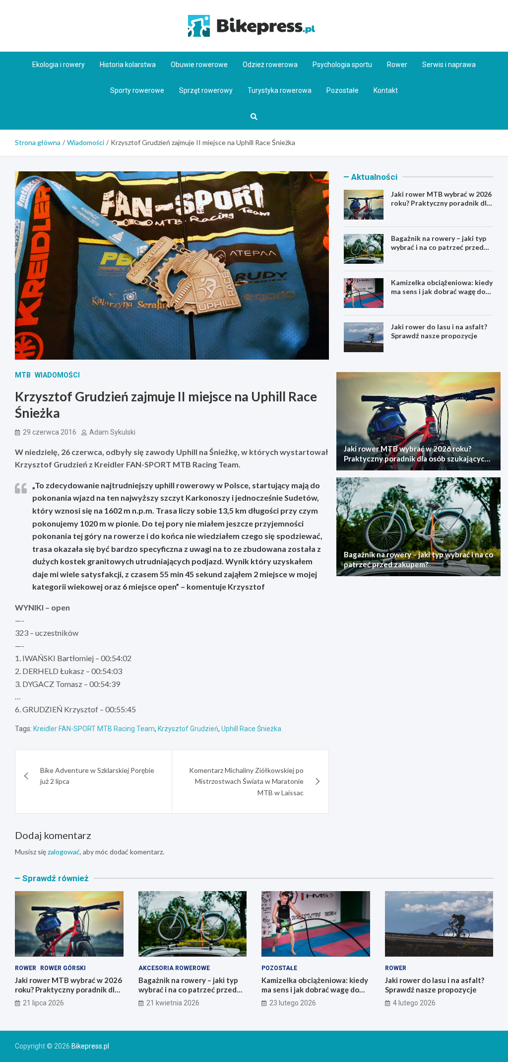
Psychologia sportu (342, 65)
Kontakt (386, 90)
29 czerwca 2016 (49, 432)
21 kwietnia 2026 (172, 1003)
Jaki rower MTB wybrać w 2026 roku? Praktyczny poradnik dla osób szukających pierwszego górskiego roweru (441, 208)
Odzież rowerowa (270, 65)
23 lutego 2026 (292, 1003)
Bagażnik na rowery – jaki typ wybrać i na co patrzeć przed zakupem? (438, 247)
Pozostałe (342, 90)
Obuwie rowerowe (199, 65)
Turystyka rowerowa (280, 90)
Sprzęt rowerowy (206, 90)
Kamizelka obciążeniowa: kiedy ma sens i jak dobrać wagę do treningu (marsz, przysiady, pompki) (442, 296)
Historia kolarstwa (128, 65)
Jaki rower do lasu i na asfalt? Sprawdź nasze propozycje (439, 331)
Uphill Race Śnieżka (251, 729)
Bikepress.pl (90, 1046)
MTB (23, 375)
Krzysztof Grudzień (188, 729)
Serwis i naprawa (449, 65)
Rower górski (63, 968)
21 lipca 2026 (43, 1003)
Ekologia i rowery (58, 65)
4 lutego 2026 (414, 1003)
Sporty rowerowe (137, 90)
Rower (397, 65)
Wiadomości (57, 375)
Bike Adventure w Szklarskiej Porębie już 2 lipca (97, 775)
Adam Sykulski (112, 432)
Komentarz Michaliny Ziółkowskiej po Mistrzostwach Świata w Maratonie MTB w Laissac (246, 781)
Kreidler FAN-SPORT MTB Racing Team (94, 729)
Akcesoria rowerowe (174, 968)
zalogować (64, 851)
